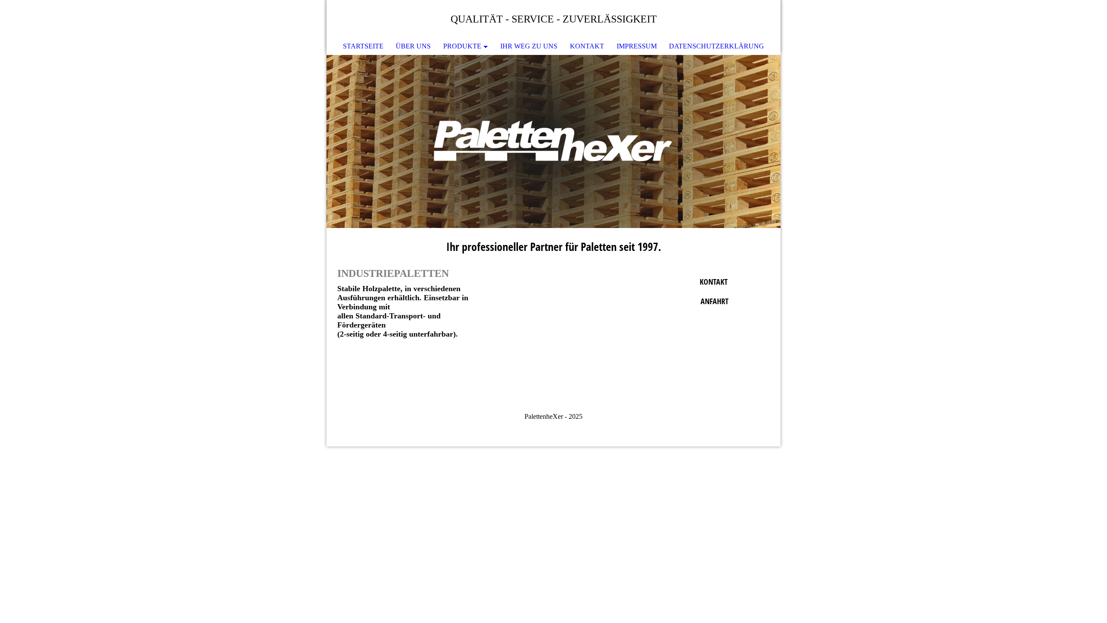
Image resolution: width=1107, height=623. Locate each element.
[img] (553, 141)
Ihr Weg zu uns (528, 46)
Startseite (363, 46)
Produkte (462, 46)
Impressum (637, 46)
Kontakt (587, 46)
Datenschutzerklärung (716, 46)
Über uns (413, 46)
